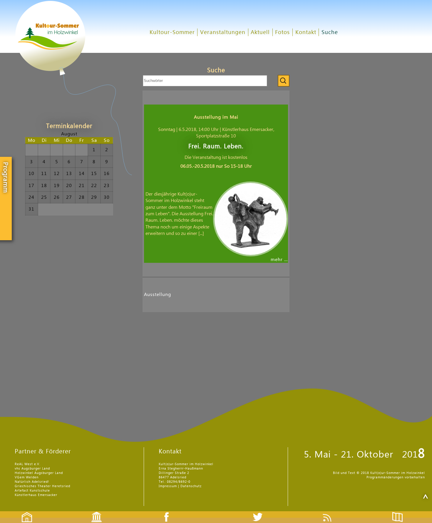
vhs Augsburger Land (32, 468)
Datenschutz (191, 486)
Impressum (168, 486)
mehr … (279, 259)
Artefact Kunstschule (32, 490)
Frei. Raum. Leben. (216, 146)
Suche (330, 32)
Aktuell (260, 32)
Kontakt (305, 32)
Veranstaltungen (222, 32)
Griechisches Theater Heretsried (42, 486)
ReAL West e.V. (27, 464)
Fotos (282, 32)
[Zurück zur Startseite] (73, 88)
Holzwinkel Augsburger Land (39, 472)
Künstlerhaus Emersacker (36, 494)
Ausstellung (157, 294)
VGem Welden (26, 477)
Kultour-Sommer (172, 32)
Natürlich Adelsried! (32, 481)
